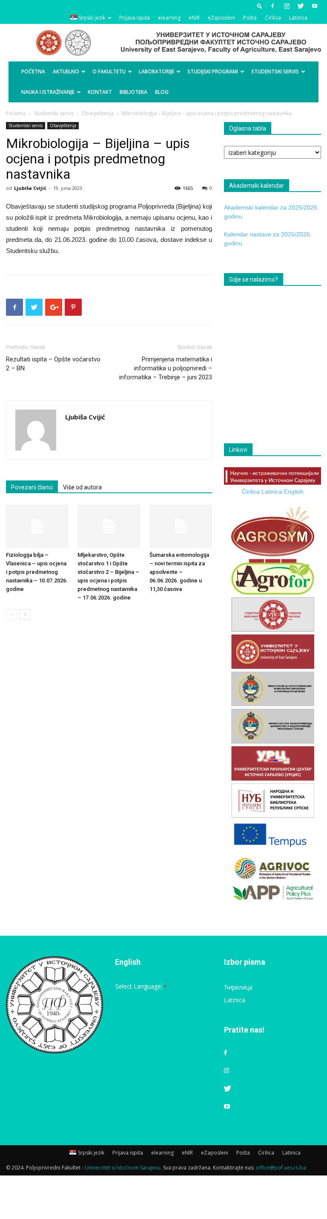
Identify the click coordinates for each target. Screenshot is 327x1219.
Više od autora (82, 487)
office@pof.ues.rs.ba (281, 1167)
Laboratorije (156, 71)
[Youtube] (314, 6)
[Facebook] (272, 6)
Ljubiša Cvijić (30, 188)
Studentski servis (275, 71)
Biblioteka (133, 92)
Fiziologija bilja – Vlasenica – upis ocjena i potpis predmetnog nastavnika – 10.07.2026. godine (37, 572)
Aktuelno (66, 71)
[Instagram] (286, 6)
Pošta (250, 17)
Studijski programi (212, 71)
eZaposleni (221, 17)
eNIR (194, 17)
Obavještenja (98, 113)
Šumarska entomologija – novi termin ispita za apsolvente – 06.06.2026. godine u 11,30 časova (179, 572)
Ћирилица (238, 987)
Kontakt (100, 92)
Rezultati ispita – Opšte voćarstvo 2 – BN (53, 363)
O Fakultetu (109, 71)
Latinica (298, 17)
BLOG (162, 92)
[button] (259, 6)
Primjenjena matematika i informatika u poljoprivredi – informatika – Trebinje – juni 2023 (165, 368)
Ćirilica (273, 17)
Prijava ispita (134, 17)
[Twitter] (300, 6)
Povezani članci (32, 487)
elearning (169, 17)
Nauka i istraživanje (48, 92)
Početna (33, 71)
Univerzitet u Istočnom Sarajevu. (123, 1167)
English (294, 491)
